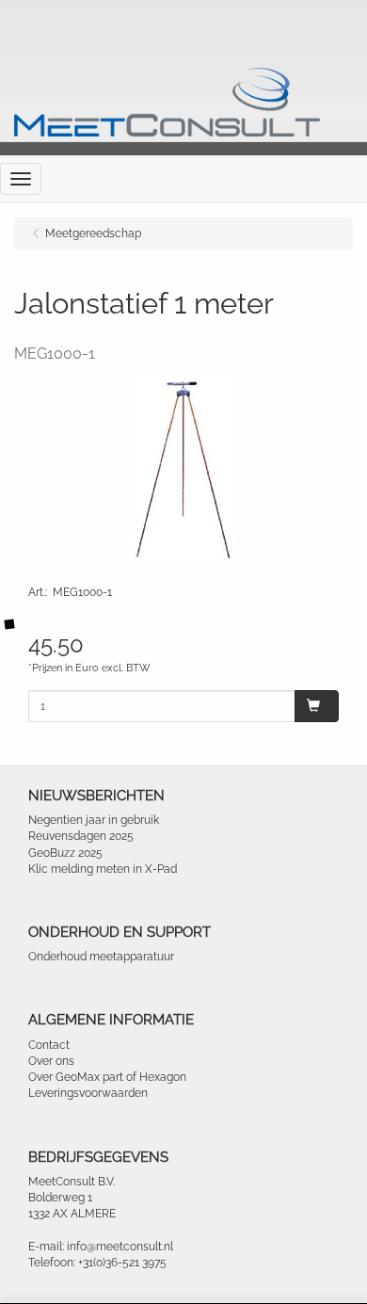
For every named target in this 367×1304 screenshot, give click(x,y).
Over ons (51, 1061)
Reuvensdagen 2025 (81, 836)
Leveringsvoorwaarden (88, 1093)
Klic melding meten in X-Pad (102, 869)
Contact (49, 1045)
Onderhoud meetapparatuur (101, 956)
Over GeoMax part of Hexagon (107, 1077)
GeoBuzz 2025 (65, 853)
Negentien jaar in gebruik (93, 820)
